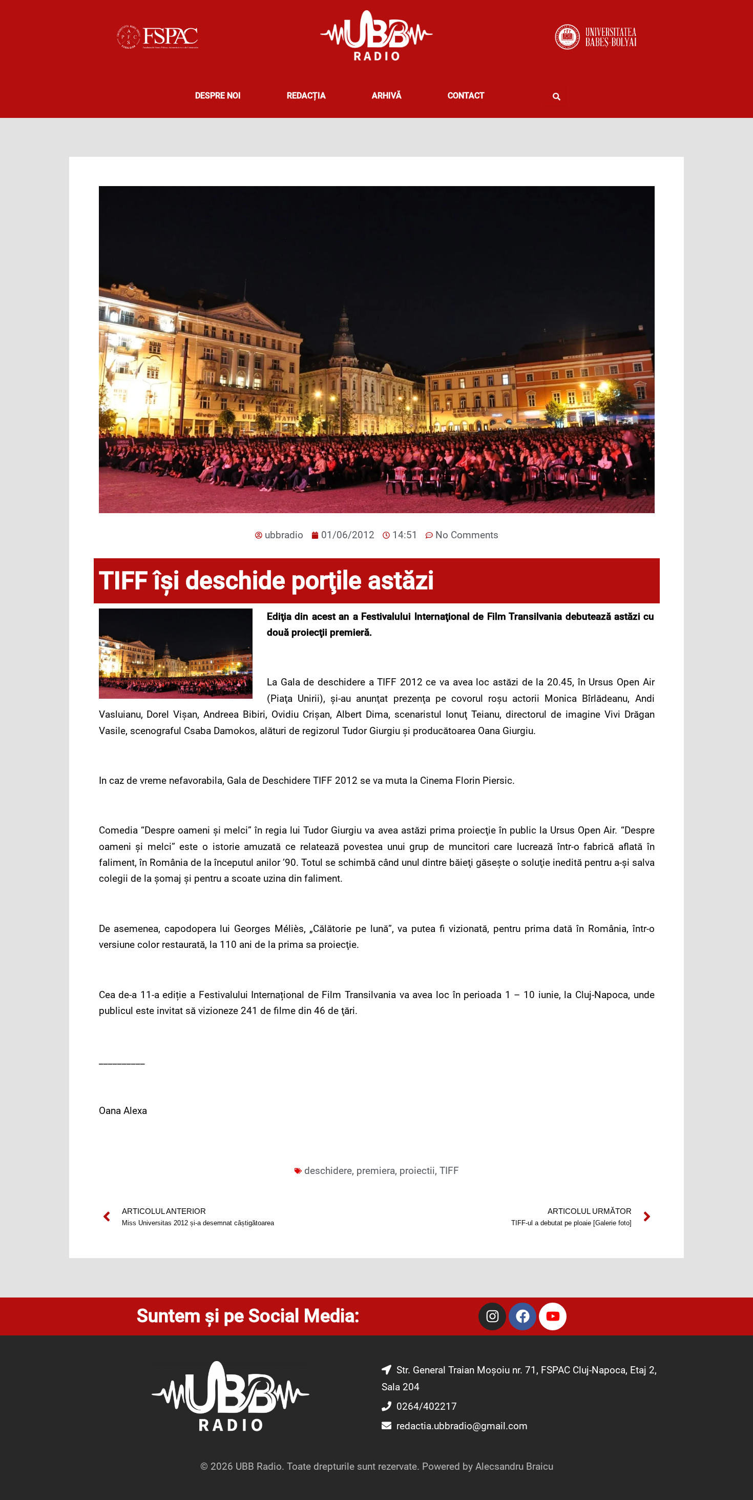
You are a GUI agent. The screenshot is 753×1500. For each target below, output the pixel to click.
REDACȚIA (306, 95)
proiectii (417, 1171)
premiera (376, 1171)
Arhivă (387, 95)
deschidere (328, 1171)
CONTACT (466, 95)
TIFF (449, 1171)
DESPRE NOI (218, 95)
